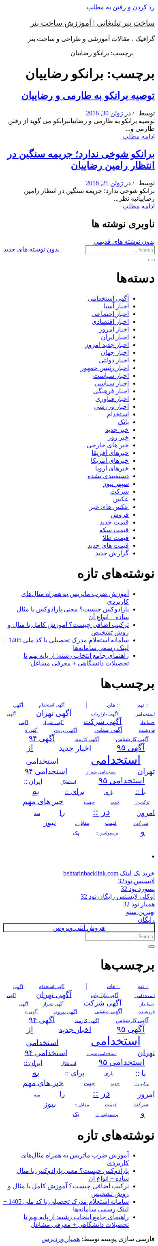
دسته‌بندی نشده (108, 475)
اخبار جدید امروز (107, 344)
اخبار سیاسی (111, 383)
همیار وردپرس (60, 1238)
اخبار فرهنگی (111, 391)
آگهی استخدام (51, 704)
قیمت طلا (115, 537)
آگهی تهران (53, 713)
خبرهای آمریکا (110, 460)
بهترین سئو (140, 911)
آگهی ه (31, 730)
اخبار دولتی (114, 360)
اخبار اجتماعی (110, 313)
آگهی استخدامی (108, 298)
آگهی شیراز (53, 722)
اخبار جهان (114, 352)
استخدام (118, 414)
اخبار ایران (115, 337)
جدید (115, 802)
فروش (120, 514)
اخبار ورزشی (111, 406)
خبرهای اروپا (112, 468)
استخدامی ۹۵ (121, 780)
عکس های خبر (109, 506)
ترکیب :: (142, 802)
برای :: (75, 791)
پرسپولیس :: (107, 832)
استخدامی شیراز (101, 771)
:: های (113, 705)
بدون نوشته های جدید (31, 249)
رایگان (146, 919)
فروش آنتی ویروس (79, 927)
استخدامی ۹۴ (46, 771)
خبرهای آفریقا (110, 452)
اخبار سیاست (111, 375)
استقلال (68, 781)
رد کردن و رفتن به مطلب (121, 7)
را (62, 812)
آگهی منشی (108, 730)
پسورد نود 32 (138, 888)
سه (37, 813)
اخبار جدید (75, 747)
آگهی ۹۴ (42, 738)
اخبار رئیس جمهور (105, 367)
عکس (121, 499)
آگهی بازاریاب (104, 714)
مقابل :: (82, 823)
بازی (109, 792)
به (35, 791)
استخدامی (116, 759)
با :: (140, 791)
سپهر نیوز (116, 483)
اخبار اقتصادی (110, 321)
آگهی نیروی (65, 730)
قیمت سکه (114, 530)
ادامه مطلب (138, 136)
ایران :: (33, 781)
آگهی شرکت (102, 721)
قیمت (111, 823)
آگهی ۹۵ (131, 747)
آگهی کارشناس (132, 739)
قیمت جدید (114, 522)
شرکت (119, 491)
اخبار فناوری (112, 398)
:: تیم (143, 705)
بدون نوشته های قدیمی (124, 241)
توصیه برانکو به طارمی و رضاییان (88, 95)
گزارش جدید (112, 553)
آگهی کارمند (87, 739)
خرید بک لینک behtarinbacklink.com (109, 873)
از (30, 747)
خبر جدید (117, 429)
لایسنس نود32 (136, 881)
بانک (123, 421)
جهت (89, 802)
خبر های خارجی (108, 445)
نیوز (50, 822)
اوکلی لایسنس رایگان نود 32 (118, 896)
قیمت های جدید (108, 545)
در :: (101, 811)
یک (76, 833)
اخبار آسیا (116, 306)
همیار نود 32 (139, 904)
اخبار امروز (114, 329)
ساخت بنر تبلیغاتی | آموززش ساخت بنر (92, 23)
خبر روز (118, 437)
